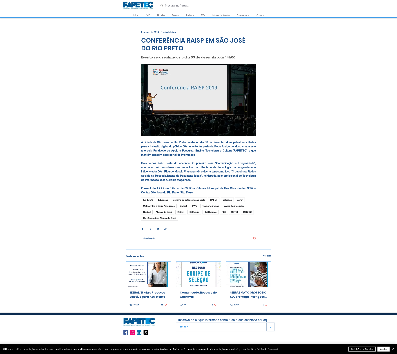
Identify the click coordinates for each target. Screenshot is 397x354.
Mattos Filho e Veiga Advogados (159, 206)
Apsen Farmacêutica (234, 206)
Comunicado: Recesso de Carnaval (198, 295)
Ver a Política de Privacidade (265, 349)
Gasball (147, 212)
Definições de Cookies (362, 349)
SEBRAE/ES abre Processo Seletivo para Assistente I (148, 295)
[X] (145, 332)
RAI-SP (213, 200)
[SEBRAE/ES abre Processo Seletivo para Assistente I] (148, 274)
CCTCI (234, 212)
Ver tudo (267, 255)
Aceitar (383, 349)
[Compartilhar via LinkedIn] (157, 228)
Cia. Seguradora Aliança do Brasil (159, 218)
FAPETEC (148, 200)
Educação (163, 200)
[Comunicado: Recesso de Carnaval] (198, 274)
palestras (227, 200)
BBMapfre (194, 212)
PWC (194, 206)
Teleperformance (210, 206)
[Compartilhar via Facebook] (142, 228)
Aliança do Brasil (164, 212)
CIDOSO (247, 212)
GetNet (183, 206)
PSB (224, 212)
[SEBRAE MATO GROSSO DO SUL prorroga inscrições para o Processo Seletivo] (248, 274)
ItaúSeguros (210, 212)
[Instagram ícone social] (132, 332)
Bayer (240, 200)
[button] (220, 14)
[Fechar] (393, 349)
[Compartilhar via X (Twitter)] (150, 228)
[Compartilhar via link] (165, 228)
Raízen (180, 212)
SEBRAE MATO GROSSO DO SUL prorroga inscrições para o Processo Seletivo (248, 295)
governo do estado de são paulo (189, 200)
